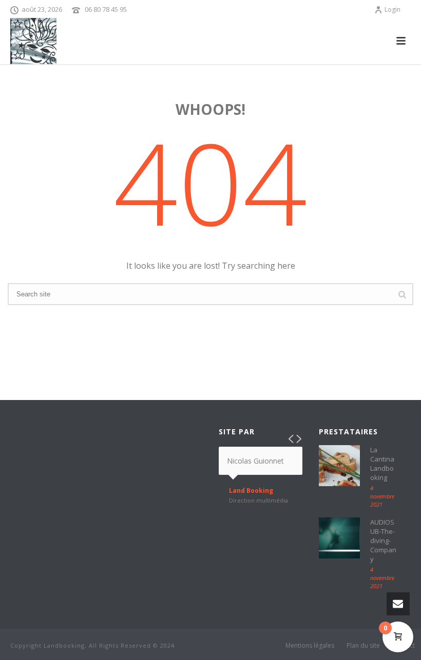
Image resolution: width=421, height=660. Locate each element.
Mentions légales (309, 646)
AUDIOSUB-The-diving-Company (383, 540)
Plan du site (363, 646)
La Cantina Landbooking (382, 463)
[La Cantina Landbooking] (339, 465)
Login (392, 9)
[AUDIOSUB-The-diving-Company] (339, 537)
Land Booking (251, 491)
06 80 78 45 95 (106, 9)
